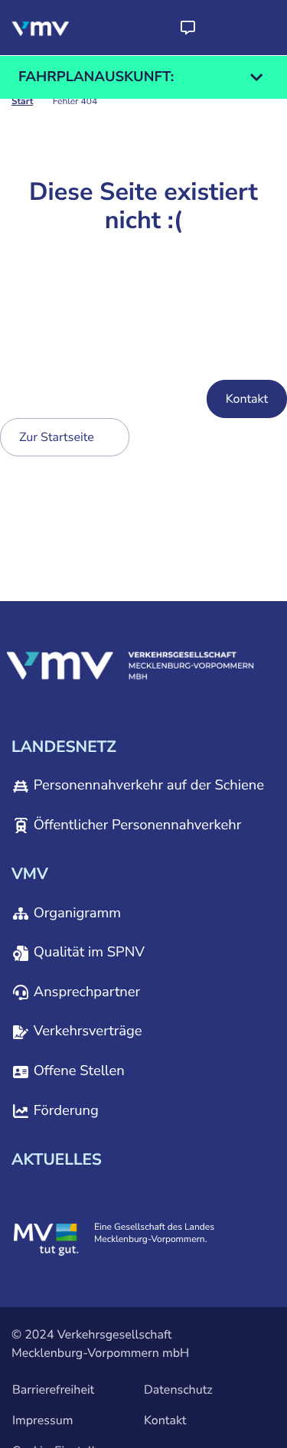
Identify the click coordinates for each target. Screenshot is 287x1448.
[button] (187, 27)
